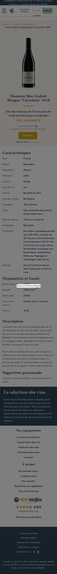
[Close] (37, 288)
